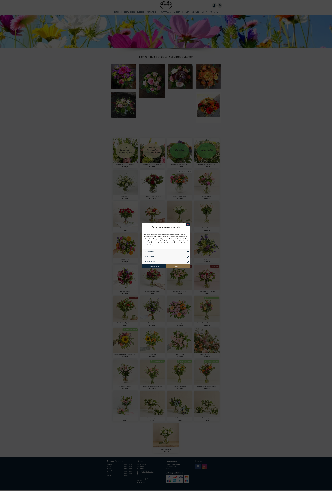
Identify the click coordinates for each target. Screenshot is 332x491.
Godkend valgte (154, 266)
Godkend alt (177, 266)
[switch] (187, 251)
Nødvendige (150, 251)
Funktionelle (151, 261)
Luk (188, 224)
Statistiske (150, 256)
